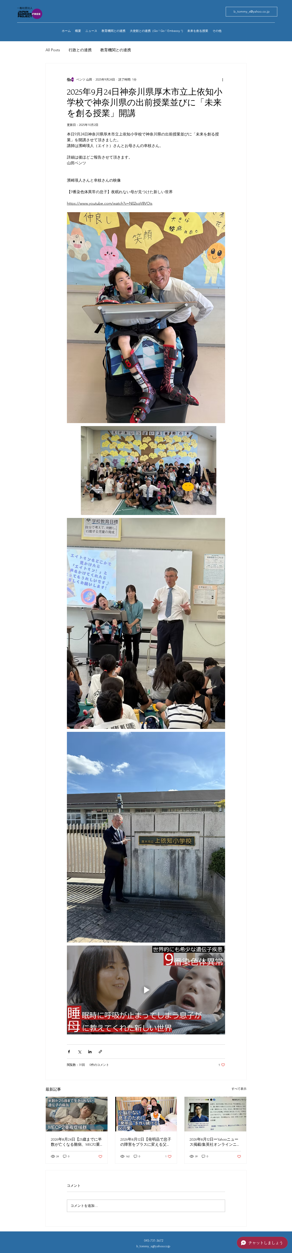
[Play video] (146, 990)
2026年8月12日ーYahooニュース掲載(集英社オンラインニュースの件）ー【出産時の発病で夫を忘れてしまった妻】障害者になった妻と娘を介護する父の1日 (215, 1142)
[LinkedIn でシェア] (90, 1052)
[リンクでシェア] (100, 1052)
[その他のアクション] (222, 79)
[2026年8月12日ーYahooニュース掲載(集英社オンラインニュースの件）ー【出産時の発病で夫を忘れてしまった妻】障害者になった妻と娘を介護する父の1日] (215, 1114)
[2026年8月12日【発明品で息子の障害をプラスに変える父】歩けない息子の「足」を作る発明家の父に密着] (146, 1114)
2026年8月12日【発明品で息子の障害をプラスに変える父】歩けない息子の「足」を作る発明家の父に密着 (145, 1142)
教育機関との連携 (115, 50)
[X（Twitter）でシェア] (79, 1052)
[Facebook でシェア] (69, 1052)
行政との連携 (80, 50)
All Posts (53, 50)
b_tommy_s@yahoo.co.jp (153, 1246)
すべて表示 (239, 1089)
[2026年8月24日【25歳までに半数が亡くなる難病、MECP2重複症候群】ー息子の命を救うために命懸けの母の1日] (77, 1114)
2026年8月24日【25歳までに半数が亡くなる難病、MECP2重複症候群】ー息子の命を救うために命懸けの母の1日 (76, 1142)
